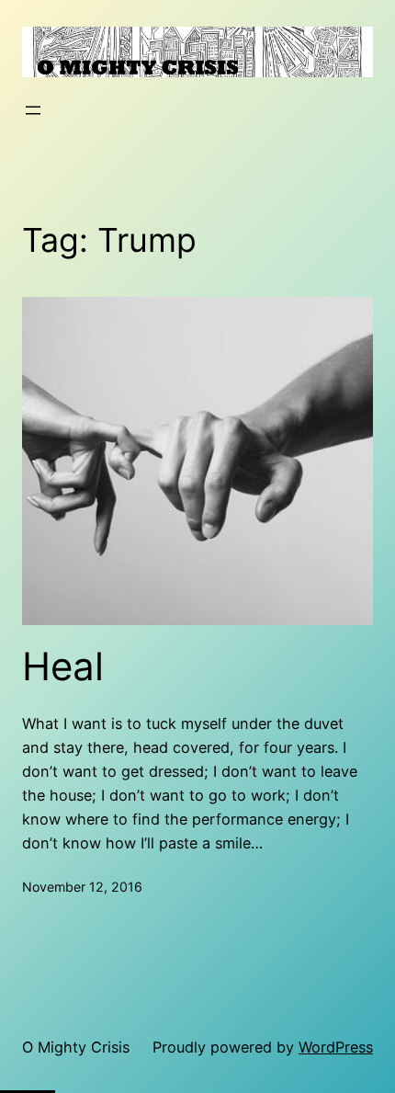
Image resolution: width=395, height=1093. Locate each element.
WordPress (336, 1047)
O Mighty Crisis (76, 1047)
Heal (63, 666)
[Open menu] (33, 110)
